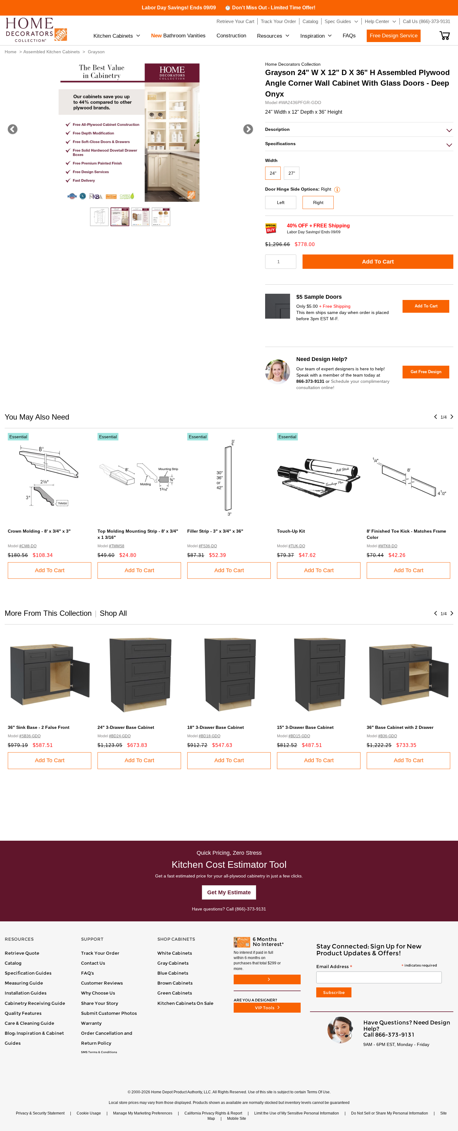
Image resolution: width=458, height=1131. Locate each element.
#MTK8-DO (387, 546)
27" (292, 173)
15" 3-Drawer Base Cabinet (305, 727)
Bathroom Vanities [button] (178, 36)
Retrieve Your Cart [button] (235, 21)
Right (318, 202)
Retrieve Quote (22, 953)
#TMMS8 (116, 546)
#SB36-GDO (30, 736)
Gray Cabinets (172, 963)
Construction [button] (231, 36)
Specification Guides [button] (28, 973)
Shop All (113, 613)
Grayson (96, 51)
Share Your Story (99, 1003)
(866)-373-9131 (250, 908)
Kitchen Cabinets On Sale (185, 1003)
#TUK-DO (297, 546)
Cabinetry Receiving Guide (35, 1003)
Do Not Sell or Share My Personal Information (389, 1113)
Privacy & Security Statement (40, 1113)
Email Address (376, 967)
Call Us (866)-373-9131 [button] (426, 21)
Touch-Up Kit (291, 531)
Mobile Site (236, 1118)
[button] (444, 35)
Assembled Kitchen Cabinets (51, 51)
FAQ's (87, 973)
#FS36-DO (208, 546)
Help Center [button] (377, 21)
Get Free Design (426, 371)
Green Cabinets (174, 993)
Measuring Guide (24, 983)
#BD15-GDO (299, 736)
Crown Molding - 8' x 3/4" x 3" (39, 531)
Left (280, 202)
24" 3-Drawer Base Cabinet (126, 727)
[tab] (359, 129)
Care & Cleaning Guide (29, 1023)
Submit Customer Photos (109, 1013)
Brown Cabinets (175, 983)
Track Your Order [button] (278, 21)
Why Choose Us (98, 993)
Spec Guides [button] (338, 21)
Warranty (91, 1023)
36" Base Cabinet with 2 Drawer (400, 727)
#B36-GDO (387, 736)
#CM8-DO (27, 546)
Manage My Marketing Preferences (142, 1113)
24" (273, 173)
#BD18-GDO (209, 736)
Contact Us (93, 963)
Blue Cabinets (172, 973)
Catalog (13, 963)
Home (11, 51)
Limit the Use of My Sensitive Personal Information (296, 1113)
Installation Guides (25, 993)
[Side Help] (336, 189)
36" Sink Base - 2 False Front (38, 727)
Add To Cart (378, 262)
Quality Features (23, 1013)
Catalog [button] (310, 21)
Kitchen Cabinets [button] (113, 36)
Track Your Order (100, 953)
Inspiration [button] (312, 36)
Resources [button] (269, 36)
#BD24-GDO (120, 736)
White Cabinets (174, 953)
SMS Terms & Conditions (99, 1052)
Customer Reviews (102, 983)
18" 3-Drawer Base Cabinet (215, 727)
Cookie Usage (89, 1113)
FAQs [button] (349, 36)
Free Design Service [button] (393, 36)
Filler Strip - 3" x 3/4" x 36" (215, 531)
